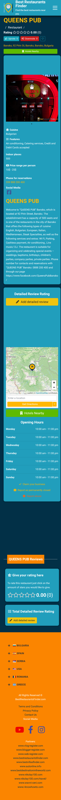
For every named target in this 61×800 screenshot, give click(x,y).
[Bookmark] (42, 38)
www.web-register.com (30, 753)
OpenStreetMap (42, 393)
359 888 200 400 (15, 182)
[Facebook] (9, 193)
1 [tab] (31, 124)
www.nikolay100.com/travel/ (31, 778)
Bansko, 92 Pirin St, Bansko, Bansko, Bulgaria (28, 45)
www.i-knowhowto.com (30, 786)
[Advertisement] (32, 65)
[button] (54, 382)
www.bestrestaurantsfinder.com (30, 758)
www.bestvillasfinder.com (30, 762)
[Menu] (55, 7)
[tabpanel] (32, 98)
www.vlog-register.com (30, 745)
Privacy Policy (30, 710)
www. (30, 766)
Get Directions (30, 404)
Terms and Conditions (30, 706)
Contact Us (31, 714)
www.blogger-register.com (30, 749)
